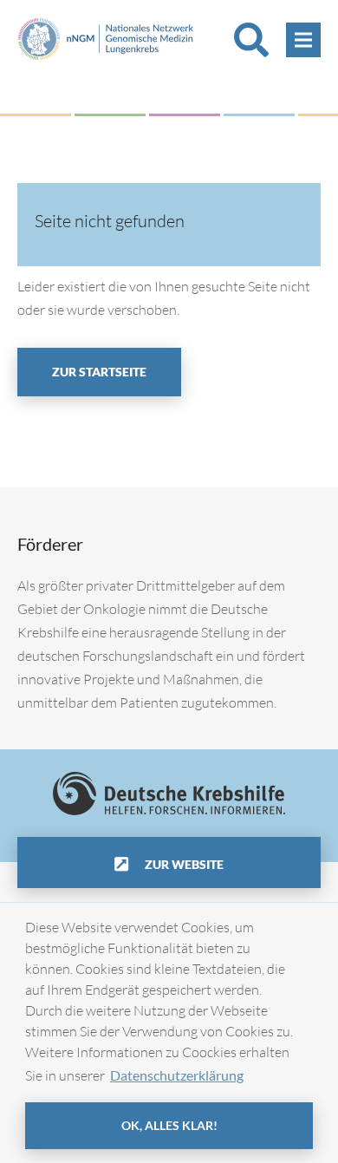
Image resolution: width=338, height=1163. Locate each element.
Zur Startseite (99, 371)
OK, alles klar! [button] (169, 1125)
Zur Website (183, 864)
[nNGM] (105, 37)
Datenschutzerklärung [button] (177, 1075)
